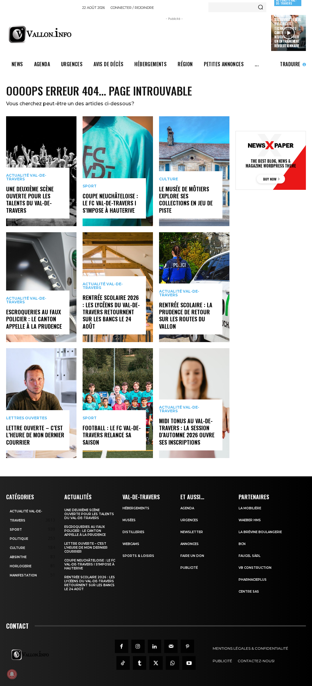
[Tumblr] (139, 663)
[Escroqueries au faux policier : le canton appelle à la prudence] (41, 287)
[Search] (260, 7)
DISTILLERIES (133, 532)
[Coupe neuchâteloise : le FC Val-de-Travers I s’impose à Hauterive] (118, 171)
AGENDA (187, 508)
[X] (156, 663)
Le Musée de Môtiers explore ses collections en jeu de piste (186, 199)
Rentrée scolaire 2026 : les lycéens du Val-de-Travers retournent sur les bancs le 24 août (111, 312)
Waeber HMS (250, 520)
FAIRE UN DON (192, 556)
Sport (90, 186)
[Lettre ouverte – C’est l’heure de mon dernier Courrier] (41, 403)
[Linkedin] (154, 646)
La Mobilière (250, 508)
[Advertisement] (193, 35)
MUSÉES (129, 520)
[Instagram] (138, 646)
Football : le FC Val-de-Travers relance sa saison (112, 435)
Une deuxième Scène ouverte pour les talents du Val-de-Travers (30, 199)
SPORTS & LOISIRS (138, 556)
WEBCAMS (130, 544)
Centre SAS (249, 592)
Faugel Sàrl (250, 556)
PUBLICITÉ (189, 568)
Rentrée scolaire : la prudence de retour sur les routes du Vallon (185, 315)
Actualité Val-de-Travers (26, 177)
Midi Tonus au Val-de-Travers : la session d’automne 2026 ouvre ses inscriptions (186, 431)
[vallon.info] (41, 34)
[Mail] (171, 646)
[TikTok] (123, 663)
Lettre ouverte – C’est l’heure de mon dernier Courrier (35, 435)
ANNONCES (189, 544)
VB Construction (255, 568)
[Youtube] (189, 663)
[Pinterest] (187, 646)
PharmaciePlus (253, 580)
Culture (168, 179)
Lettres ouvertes (26, 418)
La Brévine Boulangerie (260, 532)
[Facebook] (121, 646)
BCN (242, 544)
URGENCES (189, 520)
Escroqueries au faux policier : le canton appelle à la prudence (34, 319)
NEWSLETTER (191, 532)
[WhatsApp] (172, 663)
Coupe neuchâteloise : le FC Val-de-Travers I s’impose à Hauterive (110, 203)
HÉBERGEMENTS (135, 508)
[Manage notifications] (12, 674)
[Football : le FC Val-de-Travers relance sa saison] (118, 403)
